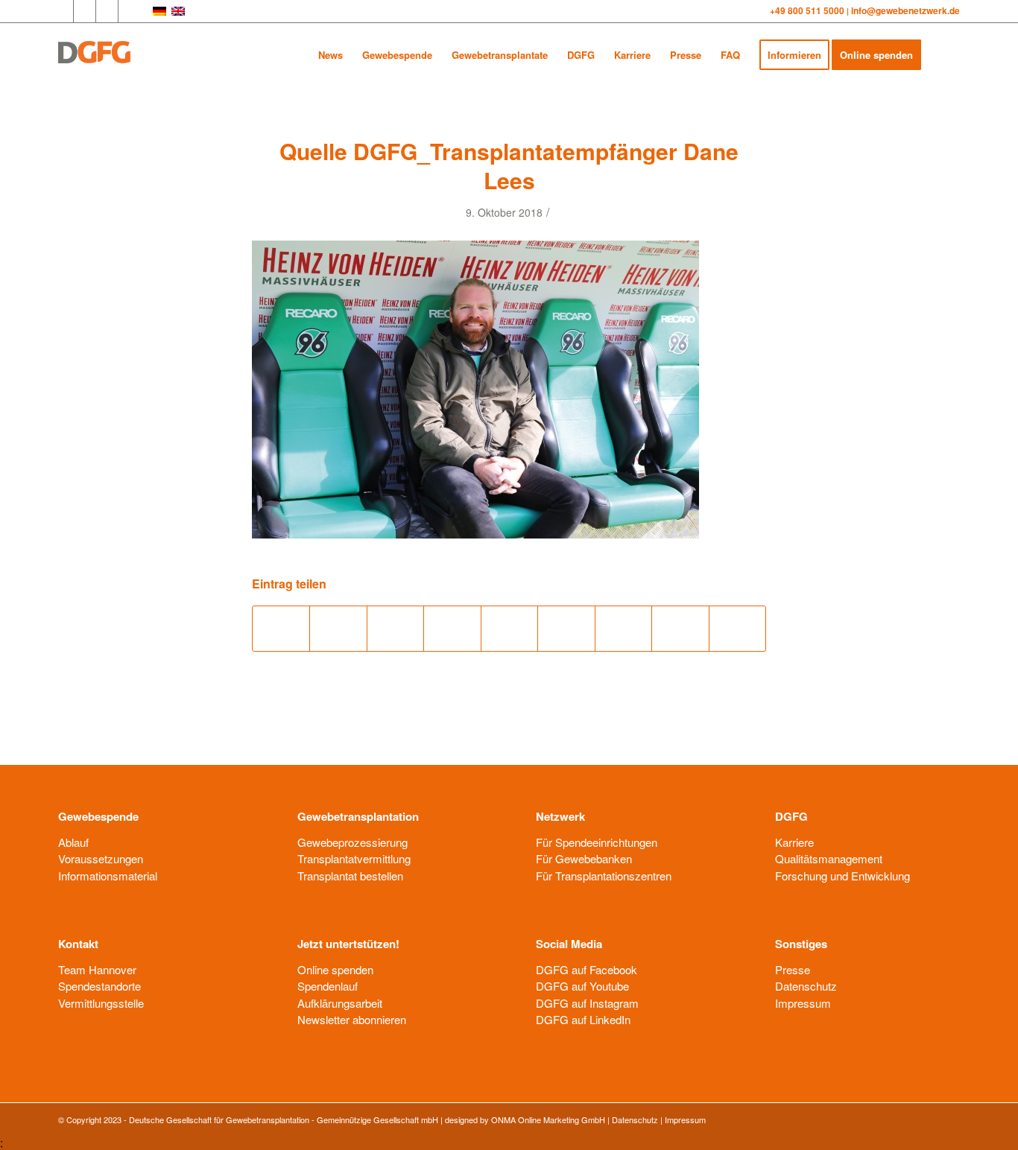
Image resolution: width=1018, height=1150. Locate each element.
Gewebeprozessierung (352, 842)
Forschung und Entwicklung (842, 875)
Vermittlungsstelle (101, 1003)
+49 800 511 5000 (808, 10)
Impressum (803, 1003)
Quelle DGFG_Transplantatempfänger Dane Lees (509, 165)
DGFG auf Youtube (582, 986)
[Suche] (945, 55)
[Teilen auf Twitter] (338, 628)
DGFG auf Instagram (587, 1003)
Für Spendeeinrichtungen (596, 842)
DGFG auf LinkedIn (583, 1019)
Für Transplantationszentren (603, 875)
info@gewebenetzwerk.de (905, 10)
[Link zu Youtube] (84, 11)
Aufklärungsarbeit (339, 1003)
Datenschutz (806, 986)
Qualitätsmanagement (828, 858)
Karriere (794, 842)
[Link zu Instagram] (129, 11)
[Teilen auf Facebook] (281, 628)
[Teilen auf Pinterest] (452, 628)
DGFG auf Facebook (586, 969)
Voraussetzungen (100, 858)
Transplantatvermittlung (354, 858)
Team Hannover (97, 969)
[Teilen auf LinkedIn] (509, 628)
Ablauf (73, 842)
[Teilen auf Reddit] (680, 628)
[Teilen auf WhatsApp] (395, 628)
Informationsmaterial (107, 875)
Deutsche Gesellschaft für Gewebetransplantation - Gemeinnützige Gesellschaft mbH (283, 1119)
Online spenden (335, 969)
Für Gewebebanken (584, 858)
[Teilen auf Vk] (623, 628)
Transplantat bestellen (350, 875)
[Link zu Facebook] (62, 11)
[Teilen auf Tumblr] (566, 628)
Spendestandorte (99, 986)
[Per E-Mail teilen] (737, 628)
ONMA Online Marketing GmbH (548, 1119)
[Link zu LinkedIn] (107, 11)
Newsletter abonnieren (351, 1019)
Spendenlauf (327, 986)
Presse (792, 969)
